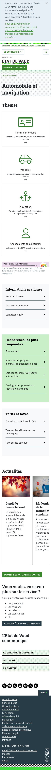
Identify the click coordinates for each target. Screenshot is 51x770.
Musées (6, 753)
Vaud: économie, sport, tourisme (19, 750)
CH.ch (5, 760)
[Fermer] (47, 3)
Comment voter (10, 709)
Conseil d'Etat (9, 702)
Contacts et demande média (17, 723)
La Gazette (9, 668)
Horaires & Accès (15, 296)
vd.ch (4, 75)
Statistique (8, 719)
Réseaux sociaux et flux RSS (16, 729)
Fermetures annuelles (17, 305)
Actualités (10, 660)
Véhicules (25, 169)
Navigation (25, 206)
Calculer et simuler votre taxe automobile (21, 374)
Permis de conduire (25, 132)
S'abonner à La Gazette (14, 726)
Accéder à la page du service (22, 623)
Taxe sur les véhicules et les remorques (20, 432)
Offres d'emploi (27, 45)
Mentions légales (11, 733)
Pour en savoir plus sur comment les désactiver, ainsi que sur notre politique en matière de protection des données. (21, 30)
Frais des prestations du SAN (21, 421)
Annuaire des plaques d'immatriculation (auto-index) (22, 362)
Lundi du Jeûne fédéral (15, 505)
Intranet (6, 739)
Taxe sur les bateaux (16, 442)
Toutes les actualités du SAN (22, 574)
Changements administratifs (25, 243)
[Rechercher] (46, 51)
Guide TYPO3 (9, 736)
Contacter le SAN (15, 314)
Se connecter (11, 51)
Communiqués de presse (18, 652)
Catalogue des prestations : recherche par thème (20, 387)
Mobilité (12, 75)
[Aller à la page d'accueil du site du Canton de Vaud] (25, 60)
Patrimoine (8, 757)
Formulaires (12, 351)
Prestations (40, 45)
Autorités (6, 45)
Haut (42, 692)
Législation (15, 45)
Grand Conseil (9, 699)
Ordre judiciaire (10, 706)
